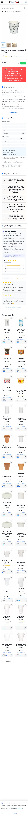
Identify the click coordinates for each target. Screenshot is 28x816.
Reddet (13, 807)
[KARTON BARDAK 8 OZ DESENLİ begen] (11, 347)
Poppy (17, 342)
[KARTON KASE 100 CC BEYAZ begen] (25, 520)
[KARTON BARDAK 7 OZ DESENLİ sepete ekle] (11, 341)
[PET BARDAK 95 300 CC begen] (25, 549)
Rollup (3, 515)
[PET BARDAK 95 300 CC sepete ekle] (25, 571)
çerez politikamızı (19, 808)
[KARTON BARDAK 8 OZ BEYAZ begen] (25, 434)
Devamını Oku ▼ (14, 112)
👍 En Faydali (19, 278)
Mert (6, 54)
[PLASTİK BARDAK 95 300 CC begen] (25, 633)
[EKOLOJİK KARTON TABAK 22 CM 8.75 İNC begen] (11, 520)
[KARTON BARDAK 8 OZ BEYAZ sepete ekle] (25, 456)
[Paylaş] (18, 63)
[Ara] (25, 8)
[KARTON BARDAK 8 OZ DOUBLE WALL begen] (25, 462)
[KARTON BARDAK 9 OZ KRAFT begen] (11, 434)
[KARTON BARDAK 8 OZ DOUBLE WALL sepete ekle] (25, 486)
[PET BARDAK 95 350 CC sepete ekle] (11, 599)
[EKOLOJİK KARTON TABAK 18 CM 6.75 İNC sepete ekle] (11, 515)
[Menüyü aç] (2, 2)
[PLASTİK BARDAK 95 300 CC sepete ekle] (25, 655)
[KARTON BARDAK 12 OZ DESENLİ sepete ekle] (25, 341)
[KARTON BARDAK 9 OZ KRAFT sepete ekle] (11, 456)
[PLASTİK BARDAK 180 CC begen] (25, 577)
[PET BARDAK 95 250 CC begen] (11, 549)
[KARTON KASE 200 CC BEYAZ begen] (25, 491)
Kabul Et (16, 813)
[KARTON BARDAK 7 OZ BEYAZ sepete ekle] (25, 429)
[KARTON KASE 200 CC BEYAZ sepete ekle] (25, 515)
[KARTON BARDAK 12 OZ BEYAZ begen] (11, 405)
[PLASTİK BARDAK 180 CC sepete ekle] (25, 599)
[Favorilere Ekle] (15, 63)
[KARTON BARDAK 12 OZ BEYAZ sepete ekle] (11, 429)
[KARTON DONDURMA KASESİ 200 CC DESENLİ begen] (25, 347)
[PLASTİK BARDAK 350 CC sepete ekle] (11, 627)
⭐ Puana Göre (5, 278)
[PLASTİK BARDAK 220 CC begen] (25, 605)
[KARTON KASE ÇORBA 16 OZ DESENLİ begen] (25, 376)
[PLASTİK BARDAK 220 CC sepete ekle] (25, 627)
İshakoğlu (18, 656)
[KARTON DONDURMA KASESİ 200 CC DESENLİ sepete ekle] (25, 370)
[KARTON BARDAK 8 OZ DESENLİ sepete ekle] (11, 370)
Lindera (18, 600)
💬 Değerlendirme (18, 56)
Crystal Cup (5, 656)
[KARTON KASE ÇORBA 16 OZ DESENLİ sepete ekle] (25, 400)
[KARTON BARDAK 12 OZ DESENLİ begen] (25, 318)
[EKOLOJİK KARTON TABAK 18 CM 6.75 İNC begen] (11, 491)
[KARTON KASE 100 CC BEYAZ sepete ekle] (25, 544)
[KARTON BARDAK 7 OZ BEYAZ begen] (25, 405)
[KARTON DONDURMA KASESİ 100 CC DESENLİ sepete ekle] (11, 400)
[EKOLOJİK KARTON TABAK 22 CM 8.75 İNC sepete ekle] (11, 544)
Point (3, 342)
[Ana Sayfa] (2, 11)
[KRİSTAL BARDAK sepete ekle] (11, 655)
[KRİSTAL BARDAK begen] (11, 633)
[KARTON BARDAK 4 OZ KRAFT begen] (11, 462)
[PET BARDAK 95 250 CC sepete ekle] (11, 571)
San (17, 371)
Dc (2, 572)
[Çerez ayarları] (2, 813)
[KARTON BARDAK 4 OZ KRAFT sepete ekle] (11, 486)
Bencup (4, 400)
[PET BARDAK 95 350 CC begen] (11, 577)
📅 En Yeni (13, 278)
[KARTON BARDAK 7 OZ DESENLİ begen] (11, 318)
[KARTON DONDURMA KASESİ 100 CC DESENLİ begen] (11, 376)
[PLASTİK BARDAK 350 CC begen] (11, 605)
